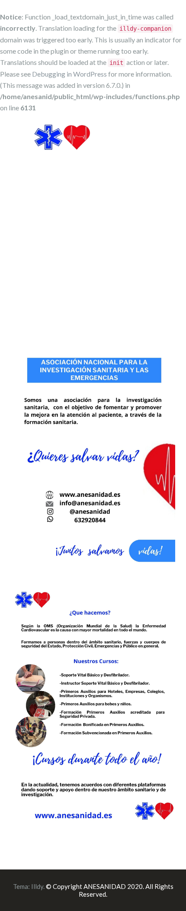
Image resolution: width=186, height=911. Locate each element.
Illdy (37, 886)
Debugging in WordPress (69, 74)
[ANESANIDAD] (62, 145)
